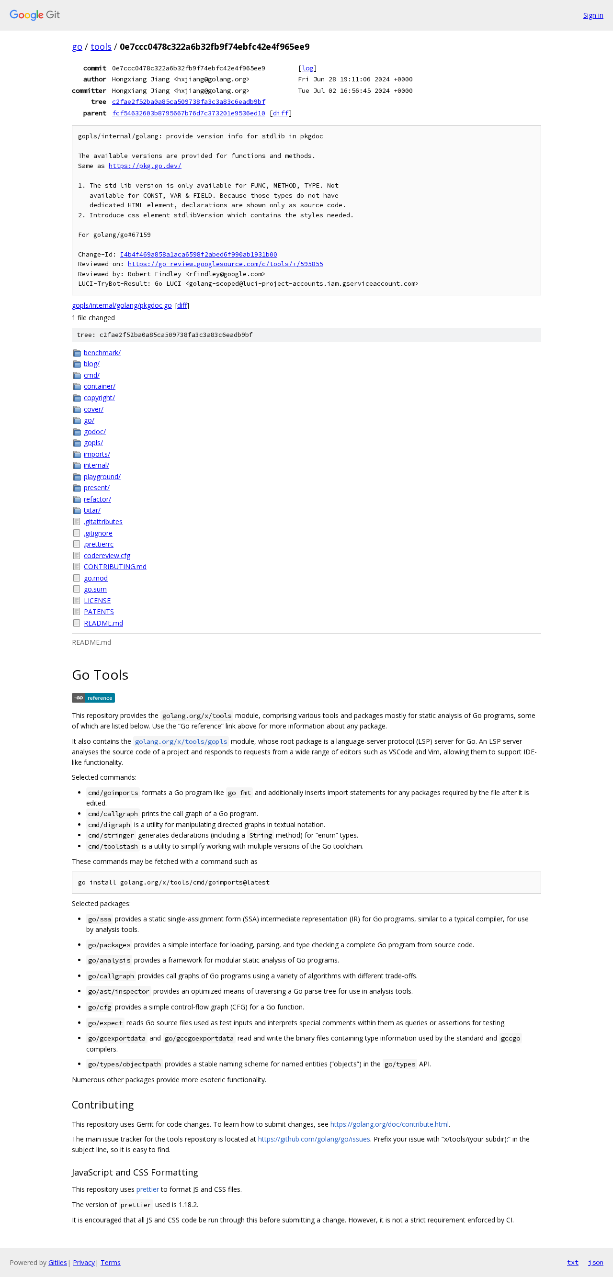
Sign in (593, 15)
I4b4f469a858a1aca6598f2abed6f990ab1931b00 (198, 254)
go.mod (96, 577)
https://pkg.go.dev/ (145, 166)
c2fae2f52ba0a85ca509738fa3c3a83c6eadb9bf (188, 101)
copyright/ (99, 397)
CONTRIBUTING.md (115, 566)
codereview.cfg (107, 555)
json (595, 1262)
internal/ (96, 465)
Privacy (84, 1262)
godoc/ (95, 431)
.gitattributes (103, 521)
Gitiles (57, 1262)
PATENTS (99, 611)
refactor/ (97, 499)
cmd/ (92, 375)
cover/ (93, 409)
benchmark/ (102, 352)
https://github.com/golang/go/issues (314, 1138)
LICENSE (97, 600)
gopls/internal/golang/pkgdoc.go (122, 305)
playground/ (102, 476)
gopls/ (93, 442)
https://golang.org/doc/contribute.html (389, 1124)
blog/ (92, 363)
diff (280, 113)
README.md (103, 622)
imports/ (97, 454)
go (77, 46)
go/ (89, 420)
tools (101, 46)
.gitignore (98, 533)
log (307, 68)
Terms (111, 1262)
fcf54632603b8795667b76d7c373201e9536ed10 (188, 113)
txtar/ (92, 510)
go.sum (95, 589)
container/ (99, 386)
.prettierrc (99, 544)
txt (573, 1262)
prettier (147, 1189)
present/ (97, 487)
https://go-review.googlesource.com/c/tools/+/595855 (225, 264)
